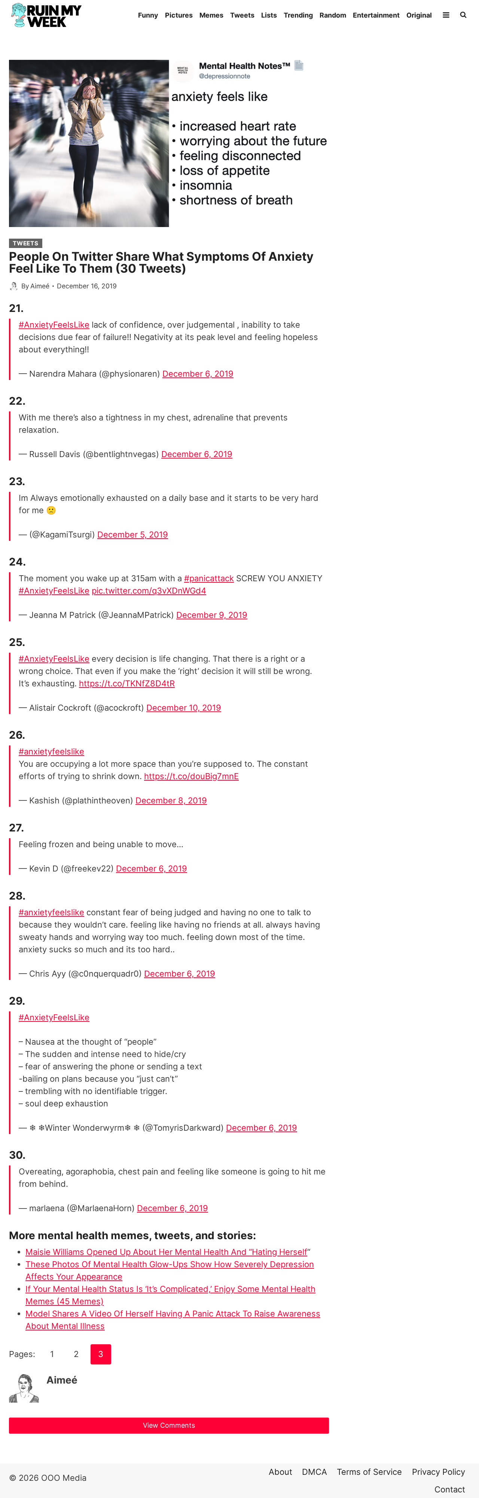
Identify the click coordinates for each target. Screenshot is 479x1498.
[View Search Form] (463, 15)
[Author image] (13, 286)
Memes (211, 15)
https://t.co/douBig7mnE (191, 776)
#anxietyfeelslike (51, 751)
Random (333, 15)
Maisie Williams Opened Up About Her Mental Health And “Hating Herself (166, 1252)
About (280, 1472)
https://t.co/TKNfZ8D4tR (127, 683)
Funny (148, 15)
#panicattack (209, 578)
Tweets (242, 15)
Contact (449, 1489)
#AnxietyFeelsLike (54, 325)
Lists (269, 15)
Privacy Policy (438, 1472)
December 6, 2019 (198, 374)
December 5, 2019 (132, 534)
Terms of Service (369, 1472)
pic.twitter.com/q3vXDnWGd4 (149, 590)
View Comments (169, 1425)
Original (419, 15)
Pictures (179, 15)
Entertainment (376, 15)
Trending (298, 15)
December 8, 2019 (171, 800)
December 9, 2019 (211, 615)
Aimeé (39, 286)
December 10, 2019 (183, 708)
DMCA (314, 1472)
